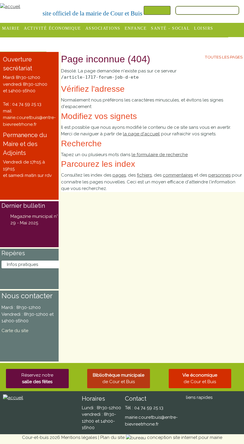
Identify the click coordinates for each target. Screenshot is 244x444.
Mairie (11, 28)
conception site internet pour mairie (184, 437)
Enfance (136, 28)
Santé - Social (170, 28)
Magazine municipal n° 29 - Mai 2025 (34, 220)
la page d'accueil (141, 134)
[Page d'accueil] (10, 6)
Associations (103, 28)
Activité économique (52, 28)
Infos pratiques (22, 264)
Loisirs (203, 28)
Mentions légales (79, 437)
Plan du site (112, 437)
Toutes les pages (224, 57)
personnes (219, 175)
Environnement (23, 43)
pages (119, 175)
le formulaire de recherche (160, 154)
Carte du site (14, 330)
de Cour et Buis (118, 378)
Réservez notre (37, 378)
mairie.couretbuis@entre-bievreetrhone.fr (29, 121)
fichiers (144, 175)
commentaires (178, 175)
